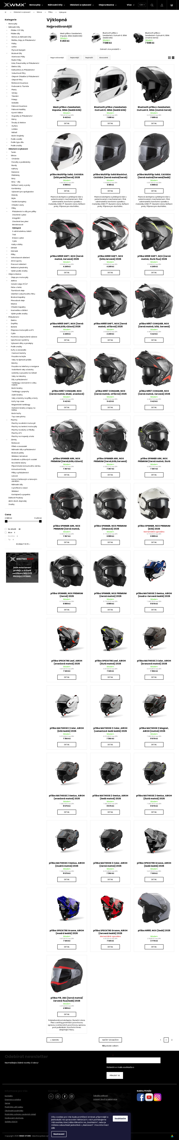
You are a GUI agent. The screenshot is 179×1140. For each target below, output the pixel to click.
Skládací (15, 491)
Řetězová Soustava (20, 83)
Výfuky (14, 93)
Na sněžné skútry (19, 463)
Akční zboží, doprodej (17, 501)
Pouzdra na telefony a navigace (25, 366)
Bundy (14, 165)
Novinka (13, 536)
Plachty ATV (17, 433)
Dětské (14, 248)
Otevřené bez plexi (20, 221)
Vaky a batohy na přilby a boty (25, 398)
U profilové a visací (20, 488)
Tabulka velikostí (100, 1095)
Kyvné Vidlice (17, 112)
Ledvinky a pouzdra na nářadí (24, 373)
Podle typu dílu (17, 142)
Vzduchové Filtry (19, 73)
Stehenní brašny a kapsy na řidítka (23, 409)
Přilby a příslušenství (20, 472)
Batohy (15, 363)
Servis (7, 1103)
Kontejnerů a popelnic (21, 494)
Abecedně (103, 57)
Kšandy (15, 195)
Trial (14, 234)
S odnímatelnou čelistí (21, 231)
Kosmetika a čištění (19, 310)
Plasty (14, 89)
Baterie (14, 327)
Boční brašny (17, 388)
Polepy (14, 99)
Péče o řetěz (16, 287)
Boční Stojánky (18, 136)
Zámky (14, 439)
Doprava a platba (13, 1099)
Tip (11, 539)
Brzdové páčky (18, 453)
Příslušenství (13, 317)
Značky (11, 504)
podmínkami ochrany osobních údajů (152, 1067)
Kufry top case (18, 401)
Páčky (14, 43)
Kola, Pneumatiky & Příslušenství (25, 63)
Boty (13, 178)
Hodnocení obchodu (14, 1118)
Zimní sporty (16, 261)
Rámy (14, 119)
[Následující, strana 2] (166, 1039)
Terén (13, 152)
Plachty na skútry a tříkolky (23, 430)
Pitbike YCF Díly (17, 30)
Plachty (14, 420)
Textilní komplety (19, 201)
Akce (11, 532)
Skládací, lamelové (20, 456)
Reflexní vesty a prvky (21, 185)
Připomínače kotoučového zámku (26, 466)
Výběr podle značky (19, 271)
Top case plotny (18, 416)
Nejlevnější (74, 57)
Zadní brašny (17, 395)
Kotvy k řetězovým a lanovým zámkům (24, 480)
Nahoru (55, 1040)
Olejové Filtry (17, 79)
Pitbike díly (15, 33)
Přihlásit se (115, 1075)
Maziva (14, 304)
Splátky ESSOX (11, 1121)
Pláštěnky (16, 175)
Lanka (14, 46)
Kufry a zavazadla (18, 350)
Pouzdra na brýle (19, 356)
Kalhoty (15, 168)
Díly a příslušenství (19, 379)
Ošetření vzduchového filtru (23, 294)
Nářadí (14, 132)
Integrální (16, 218)
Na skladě (14, 529)
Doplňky (14, 323)
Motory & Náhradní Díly (21, 37)
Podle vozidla (16, 139)
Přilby (14, 208)
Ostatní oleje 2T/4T (19, 284)
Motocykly (12, 23)
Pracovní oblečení (18, 264)
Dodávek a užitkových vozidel (24, 459)
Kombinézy (16, 188)
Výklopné (16, 228)
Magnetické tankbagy (21, 404)
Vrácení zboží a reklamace (105, 1099)
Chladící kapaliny (18, 307)
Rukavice (15, 172)
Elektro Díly (16, 66)
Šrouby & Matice (19, 122)
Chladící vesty (18, 205)
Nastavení (58, 1134)
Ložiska (14, 129)
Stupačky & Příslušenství (22, 116)
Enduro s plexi (18, 238)
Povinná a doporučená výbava (24, 337)
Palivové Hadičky (19, 109)
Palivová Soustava (19, 106)
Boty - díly (16, 182)
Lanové (15, 476)
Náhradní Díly (14, 27)
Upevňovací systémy (20, 340)
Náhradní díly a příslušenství (24, 449)
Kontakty (9, 1096)
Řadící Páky (16, 60)
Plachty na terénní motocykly (24, 426)
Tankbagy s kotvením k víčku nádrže (24, 384)
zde (53, 1127)
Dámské (14, 251)
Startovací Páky (18, 56)
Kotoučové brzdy (19, 469)
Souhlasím (120, 1118)
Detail (67, 123)
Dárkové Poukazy (15, 497)
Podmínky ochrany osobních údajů (20, 1114)
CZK (141, 5)
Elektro (14, 320)
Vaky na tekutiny (19, 376)
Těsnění (15, 96)
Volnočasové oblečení (20, 257)
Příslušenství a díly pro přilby (24, 211)
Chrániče (15, 159)
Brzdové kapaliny (18, 297)
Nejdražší (89, 57)
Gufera (15, 126)
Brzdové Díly (17, 53)
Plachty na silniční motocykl (23, 423)
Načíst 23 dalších (110, 1040)
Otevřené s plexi (19, 215)
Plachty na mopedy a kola (23, 436)
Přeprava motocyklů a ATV (22, 330)
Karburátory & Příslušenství (23, 70)
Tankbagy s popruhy (20, 391)
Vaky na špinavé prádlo (21, 360)
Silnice (13, 155)
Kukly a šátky (17, 244)
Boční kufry (16, 413)
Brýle (14, 198)
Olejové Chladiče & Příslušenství (25, 76)
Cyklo (14, 241)
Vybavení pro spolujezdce (23, 191)
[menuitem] (36, 5)
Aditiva (14, 280)
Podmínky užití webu (14, 1107)
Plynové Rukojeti (18, 50)
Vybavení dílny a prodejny (22, 343)
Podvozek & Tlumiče (20, 86)
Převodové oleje (18, 300)
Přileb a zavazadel (19, 446)
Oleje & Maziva (14, 274)
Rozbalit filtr (22, 544)
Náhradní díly (17, 484)
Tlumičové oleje (17, 290)
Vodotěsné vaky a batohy (23, 369)
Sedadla (15, 103)
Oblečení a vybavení (18, 149)
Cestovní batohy (19, 353)
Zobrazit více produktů (109, 49)
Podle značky (16, 145)
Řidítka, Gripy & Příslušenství (23, 40)
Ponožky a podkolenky (21, 162)
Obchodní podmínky (14, 1110)
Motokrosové (17, 224)
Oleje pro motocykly (19, 277)
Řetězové (16, 443)
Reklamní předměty (19, 267)
